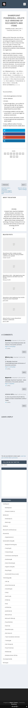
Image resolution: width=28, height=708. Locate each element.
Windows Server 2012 (10, 655)
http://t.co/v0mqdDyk (10, 346)
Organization (8, 537)
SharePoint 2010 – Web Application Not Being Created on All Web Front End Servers (14, 277)
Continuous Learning (10, 555)
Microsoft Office (9, 618)
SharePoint (15, 30)
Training (7, 640)
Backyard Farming (10, 544)
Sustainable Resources (11, 574)
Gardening (8, 559)
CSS (6, 592)
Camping (7, 548)
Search (7, 625)
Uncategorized (7, 659)
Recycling (7, 570)
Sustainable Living (7, 541)
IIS (5, 603)
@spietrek (8, 377)
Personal (5, 533)
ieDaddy (13, 28)
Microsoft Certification (9, 529)
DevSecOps (8, 518)
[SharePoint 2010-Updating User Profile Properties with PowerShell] (14, 288)
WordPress (14, 704)
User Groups (8, 644)
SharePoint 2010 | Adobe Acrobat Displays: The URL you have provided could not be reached (13, 254)
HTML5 (7, 600)
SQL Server (8, 633)
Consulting (8, 589)
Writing (5, 662)
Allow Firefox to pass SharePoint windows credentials (12, 319)
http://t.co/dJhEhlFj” (9, 383)
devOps (5, 515)
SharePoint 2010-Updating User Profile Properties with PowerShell (13, 298)
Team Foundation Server (11, 637)
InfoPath (7, 607)
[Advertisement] (14, 169)
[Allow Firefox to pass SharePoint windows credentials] (14, 309)
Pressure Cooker (9, 511)
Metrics (7, 522)
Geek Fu (7, 596)
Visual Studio (8, 648)
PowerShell (9, 30)
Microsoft (7, 614)
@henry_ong (9, 357)
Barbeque (7, 507)
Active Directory (9, 585)
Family (4, 526)
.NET (6, 581)
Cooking (5, 504)
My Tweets (4, 464)
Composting (8, 552)
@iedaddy (8, 340)
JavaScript (7, 611)
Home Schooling (9, 563)
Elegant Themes (14, 702)
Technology (6, 577)
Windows (7, 651)
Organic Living (9, 566)
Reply (24, 352)
